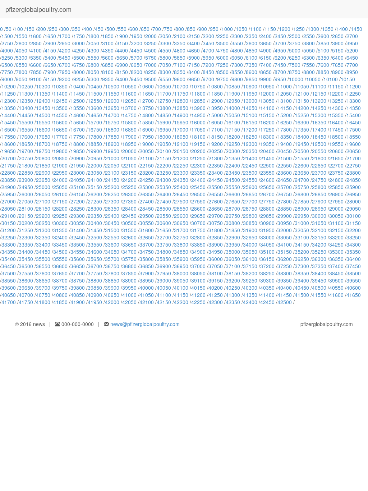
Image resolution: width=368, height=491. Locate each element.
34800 (164, 251)
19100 (181, 143)
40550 (336, 287)
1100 (256, 28)
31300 (43, 230)
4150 (50, 50)
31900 (250, 230)
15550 (43, 122)
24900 (8, 187)
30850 (250, 222)
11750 (181, 93)
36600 (60, 266)
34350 (8, 251)
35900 (181, 258)
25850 (336, 187)
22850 (26, 172)
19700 (26, 151)
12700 (146, 100)
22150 (146, 165)
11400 (60, 93)
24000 (60, 179)
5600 (108, 57)
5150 (338, 50)
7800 (21, 71)
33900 (215, 244)
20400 (267, 151)
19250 (233, 143)
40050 (164, 287)
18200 (233, 136)
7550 (309, 64)
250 (53, 28)
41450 (284, 294)
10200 (8, 86)
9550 (165, 79)
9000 (7, 79)
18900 (112, 143)
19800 (60, 151)
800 (179, 28)
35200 (302, 251)
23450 (233, 172)
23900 (26, 179)
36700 (95, 266)
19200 (215, 143)
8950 (352, 71)
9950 (280, 79)
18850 (95, 143)
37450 (353, 266)
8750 (294, 71)
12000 (267, 93)
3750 (294, 43)
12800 (181, 100)
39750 (60, 287)
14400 (8, 115)
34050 (267, 244)
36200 (284, 258)
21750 (8, 165)
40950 (112, 294)
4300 (93, 50)
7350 (251, 64)
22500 (267, 165)
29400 (112, 215)
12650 (129, 100)
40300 (250, 287)
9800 (237, 79)
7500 (294, 64)
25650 (267, 187)
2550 (309, 36)
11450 (77, 93)
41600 (336, 294)
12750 (164, 100)
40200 (215, 287)
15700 (95, 122)
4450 (136, 50)
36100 (250, 258)
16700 (77, 129)
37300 (302, 266)
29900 (284, 215)
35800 (146, 258)
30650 (181, 222)
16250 (284, 122)
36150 (267, 258)
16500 (8, 129)
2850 (36, 43)
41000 (129, 294)
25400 (181, 187)
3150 (122, 43)
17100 (215, 129)
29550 (164, 215)
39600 (8, 287)
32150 (336, 230)
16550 (26, 129)
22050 (112, 165)
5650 (122, 57)
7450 (280, 64)
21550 (302, 158)
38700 (60, 280)
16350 (319, 122)
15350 (336, 115)
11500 (95, 93)
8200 (136, 71)
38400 (319, 273)
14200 (302, 107)
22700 (336, 165)
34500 (60, 251)
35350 (353, 251)
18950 (129, 143)
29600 (181, 215)
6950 (136, 64)
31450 (95, 230)
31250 (26, 230)
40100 (181, 287)
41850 (60, 302)
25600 (250, 187)
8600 (251, 71)
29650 (198, 215)
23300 (181, 172)
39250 (250, 280)
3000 (79, 43)
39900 (112, 287)
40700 (26, 294)
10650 (164, 86)
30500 (129, 222)
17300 (284, 129)
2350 (251, 36)
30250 (43, 222)
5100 (323, 50)
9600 (179, 79)
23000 (77, 172)
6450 (352, 57)
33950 (233, 244)
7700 (352, 64)
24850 (353, 179)
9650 (194, 79)
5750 (151, 57)
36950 (181, 266)
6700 (64, 64)
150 (30, 28)
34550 (77, 251)
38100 (215, 273)
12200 (336, 93)
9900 (266, 79)
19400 (284, 143)
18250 (250, 136)
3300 (165, 43)
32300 (26, 237)
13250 (336, 100)
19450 (302, 143)
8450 (208, 71)
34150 (302, 244)
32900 (233, 237)
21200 (181, 158)
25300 (146, 187)
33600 (112, 244)
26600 (233, 194)
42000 (112, 302)
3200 (136, 43)
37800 (112, 273)
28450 (146, 208)
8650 (266, 71)
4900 (266, 50)
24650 (284, 179)
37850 (129, 273)
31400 (77, 230)
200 (41, 28)
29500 (146, 215)
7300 (237, 64)
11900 (233, 93)
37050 (215, 266)
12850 (198, 100)
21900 (60, 165)
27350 (129, 201)
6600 (36, 64)
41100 (164, 294)
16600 (43, 129)
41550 (319, 294)
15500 (26, 122)
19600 (353, 143)
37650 (60, 273)
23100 (112, 172)
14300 (336, 107)
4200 (64, 50)
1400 (342, 28)
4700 (208, 50)
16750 (95, 129)
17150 (233, 129)
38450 (336, 273)
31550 (129, 230)
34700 (129, 251)
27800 (284, 201)
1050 (241, 28)
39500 (336, 280)
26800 (302, 194)
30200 (26, 222)
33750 (164, 244)
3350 (179, 43)
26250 (112, 194)
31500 (112, 230)
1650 (50, 36)
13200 (319, 100)
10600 (146, 86)
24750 (319, 179)
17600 (26, 136)
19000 (146, 143)
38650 (43, 280)
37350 (319, 266)
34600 (95, 251)
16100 (233, 122)
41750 (26, 302)
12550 (95, 100)
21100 (146, 158)
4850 (251, 50)
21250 (198, 158)
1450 (356, 28)
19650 (8, 151)
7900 (50, 71)
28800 (267, 208)
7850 (36, 71)
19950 (112, 151)
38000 (181, 273)
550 (122, 28)
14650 (95, 115)
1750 (79, 36)
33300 (8, 244)
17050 (198, 129)
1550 (21, 36)
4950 (280, 50)
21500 (284, 158)
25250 (129, 187)
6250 (294, 57)
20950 (95, 158)
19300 (250, 143)
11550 (112, 93)
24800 (336, 179)
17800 (95, 136)
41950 (95, 302)
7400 (266, 64)
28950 (319, 208)
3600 (251, 43)
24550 (250, 179)
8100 (108, 71)
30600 (164, 222)
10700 (181, 86)
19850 (77, 151)
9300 (93, 79)
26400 (164, 194)
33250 (353, 237)
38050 (198, 273)
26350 (146, 194)
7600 (323, 64)
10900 (250, 86)
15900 (164, 122)
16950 (164, 129)
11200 (353, 86)
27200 (77, 201)
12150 (319, 93)
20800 (43, 158)
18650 (26, 143)
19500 (319, 143)
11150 (336, 86)
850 (191, 28)
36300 (319, 258)
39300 (267, 280)
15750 (112, 122)
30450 (112, 222)
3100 (108, 43)
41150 (181, 294)
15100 (250, 115)
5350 (36, 57)
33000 (267, 237)
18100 (198, 136)
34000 (250, 244)
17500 (353, 129)
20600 (336, 151)
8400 (194, 71)
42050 (129, 302)
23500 (250, 172)
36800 (129, 266)
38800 (95, 280)
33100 (302, 237)
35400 (8, 258)
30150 (8, 222)
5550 (93, 57)
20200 (198, 151)
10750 (198, 86)
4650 (194, 50)
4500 (151, 50)
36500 (26, 266)
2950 (64, 43)
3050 (93, 43)
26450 (181, 194)
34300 (353, 244)
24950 (26, 187)
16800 (112, 129)
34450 (43, 251)
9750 (223, 79)
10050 (313, 79)
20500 (302, 151)
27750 (267, 201)
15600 (60, 122)
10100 (330, 79)
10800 (215, 86)
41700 (8, 302)
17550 (8, 136)
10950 (267, 86)
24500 (233, 179)
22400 (233, 165)
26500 (198, 194)
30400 (95, 222)
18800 (77, 143)
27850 (302, 201)
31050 (319, 222)
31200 (8, 230)
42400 (250, 302)
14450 (26, 115)
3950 (352, 43)
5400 (50, 57)
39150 (215, 280)
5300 (21, 57)
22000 (95, 165)
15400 (353, 115)
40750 (43, 294)
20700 (8, 158)
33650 (129, 244)
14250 (319, 107)
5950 (208, 57)
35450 (26, 258)
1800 (93, 36)
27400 (146, 201)
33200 (336, 237)
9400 (122, 79)
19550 (336, 143)
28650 (215, 208)
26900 (336, 194)
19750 (43, 151)
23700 (319, 172)
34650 (112, 251)
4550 (165, 50)
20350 (250, 151)
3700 (280, 43)
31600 (146, 230)
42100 (146, 302)
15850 (146, 122)
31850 (233, 230)
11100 (319, 86)
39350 (284, 280)
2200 (208, 36)
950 (214, 28)
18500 (336, 136)
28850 (284, 208)
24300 (164, 179)
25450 (198, 187)
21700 (353, 158)
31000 (302, 222)
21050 (129, 158)
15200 (284, 115)
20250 (215, 151)
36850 (146, 266)
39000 (164, 280)
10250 (26, 86)
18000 (164, 136)
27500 (181, 201)
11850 (215, 93)
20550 (319, 151)
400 (87, 28)
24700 (302, 179)
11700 (164, 93)
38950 (146, 280)
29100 (8, 215)
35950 (198, 258)
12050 (284, 93)
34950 (215, 251)
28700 (233, 208)
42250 (198, 302)
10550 (129, 86)
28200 (60, 208)
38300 (284, 273)
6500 (7, 64)
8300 (165, 71)
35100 (267, 251)
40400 (284, 287)
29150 (26, 215)
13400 (26, 107)
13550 (77, 107)
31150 (353, 222)
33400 (43, 244)
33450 (60, 244)
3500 (223, 43)
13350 (8, 107)
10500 (112, 86)
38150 (233, 273)
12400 (43, 100)
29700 (215, 215)
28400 (129, 208)
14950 (198, 115)
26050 (43, 194)
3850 (323, 43)
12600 (112, 100)
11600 (129, 93)
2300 (237, 36)
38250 (267, 273)
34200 (319, 244)
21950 (77, 165)
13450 (43, 107)
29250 (60, 215)
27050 (26, 201)
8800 (309, 71)
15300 (319, 115)
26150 (77, 194)
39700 (43, 287)
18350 (284, 136)
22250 (181, 165)
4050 (21, 50)
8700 (280, 71)
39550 (353, 280)
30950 (284, 222)
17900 (129, 136)
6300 (309, 57)
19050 (164, 143)
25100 (77, 187)
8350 (179, 71)
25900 (353, 187)
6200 (280, 57)
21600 (319, 158)
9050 (21, 79)
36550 (43, 266)
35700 (112, 258)
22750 (353, 165)
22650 (319, 165)
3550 (237, 43)
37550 (26, 273)
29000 (336, 208)
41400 (267, 294)
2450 (280, 36)
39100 (198, 280)
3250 (151, 43)
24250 (146, 179)
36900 (164, 266)
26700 (267, 194)
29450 (129, 215)
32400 (60, 237)
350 (76, 28)
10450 (95, 86)
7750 (7, 71)
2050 (165, 36)
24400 (198, 179)
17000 (181, 129)
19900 (95, 151)
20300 (233, 151)
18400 (302, 136)
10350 (60, 86)
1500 (7, 36)
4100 (36, 50)
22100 (129, 165)
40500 (319, 287)
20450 (284, 151)
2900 (50, 43)
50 (9, 28)
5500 (79, 57)
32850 (215, 237)
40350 (267, 287)
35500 (43, 258)
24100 (95, 179)
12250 (353, 93)
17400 (319, 129)
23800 (353, 172)
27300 (112, 201)
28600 (198, 208)
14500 (43, 115)
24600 (267, 179)
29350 (95, 215)
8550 (237, 71)
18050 (181, 136)
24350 (181, 179)
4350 (108, 50)
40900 (95, 294)
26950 (353, 194)
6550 (21, 64)
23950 (43, 179)
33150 (319, 237)
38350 (302, 273)
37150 (250, 266)
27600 (215, 201)
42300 (215, 302)
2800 (21, 43)
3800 (309, 43)
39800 (77, 287)
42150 (164, 302)
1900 (122, 36)
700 (156, 28)
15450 (8, 122)
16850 (129, 129)
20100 (164, 151)
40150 (198, 287)
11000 (284, 86)
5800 (165, 57)
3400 (194, 43)
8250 (151, 71)
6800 (93, 64)
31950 (267, 230)
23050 (95, 172)
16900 (146, 129)
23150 (129, 172)
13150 (302, 100)
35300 (336, 251)
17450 (336, 129)
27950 (336, 201)
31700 (181, 230)
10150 (348, 79)
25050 (60, 187)
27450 (164, 201)
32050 (302, 230)
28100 (26, 208)
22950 (60, 172)
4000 (7, 50)
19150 (198, 143)
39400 (302, 280)
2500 (294, 36)
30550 (146, 222)
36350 (336, 258)
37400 (336, 266)
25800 (319, 187)
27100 (43, 201)
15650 (77, 122)
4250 (79, 50)
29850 (267, 215)
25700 (284, 187)
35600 (77, 258)
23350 (198, 172)
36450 (8, 266)
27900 (319, 201)
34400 (26, 251)
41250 (215, 294)
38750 (77, 280)
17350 (302, 129)
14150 (284, 107)
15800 (129, 122)
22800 (8, 172)
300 (64, 28)
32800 (198, 237)
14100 (267, 107)
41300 (233, 294)
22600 (302, 165)
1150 (270, 28)
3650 (266, 43)
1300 (313, 28)
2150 (194, 36)
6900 (122, 64)
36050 (233, 258)
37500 (8, 273)
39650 (26, 287)
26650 (250, 194)
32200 (353, 230)
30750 (215, 222)
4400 (122, 50)
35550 (60, 258)
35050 (250, 251)
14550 (60, 115)
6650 (50, 64)
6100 (251, 57)
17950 (146, 136)
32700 (164, 237)
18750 (60, 143)
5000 (294, 50)
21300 (215, 158)
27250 (95, 201)
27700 (250, 201)
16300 (302, 122)
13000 (250, 100)
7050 (165, 64)
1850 (108, 36)
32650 (146, 237)
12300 (8, 100)
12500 (77, 100)
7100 (179, 64)
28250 (77, 208)
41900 (77, 302)
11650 (146, 93)
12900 (215, 100)
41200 (198, 294)
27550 (198, 201)
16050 (215, 122)
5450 (64, 57)
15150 (267, 115)
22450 (250, 165)
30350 (77, 222)
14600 (77, 115)
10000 (296, 79)
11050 (302, 86)
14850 (164, 115)
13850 (181, 107)
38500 (353, 273)
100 (18, 28)
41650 (353, 294)
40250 (233, 287)
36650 (77, 266)
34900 (198, 251)
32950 (250, 237)
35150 (284, 251)
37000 (198, 266)
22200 (164, 165)
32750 (181, 237)
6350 (323, 57)
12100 (302, 93)
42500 (284, 302)
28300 (95, 208)
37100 (233, 266)
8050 (93, 71)
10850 (233, 86)
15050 (233, 115)
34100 (284, 244)
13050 (267, 100)
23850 (8, 179)
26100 (60, 194)
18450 (319, 136)
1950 (136, 36)
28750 (250, 208)
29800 (250, 215)
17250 (267, 129)
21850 (43, 165)
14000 (233, 107)
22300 (198, 165)
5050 (309, 50)
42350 (233, 302)
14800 (146, 115)
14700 (112, 115)
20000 (129, 151)
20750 (26, 158)
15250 (302, 115)
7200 (208, 64)
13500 (60, 107)
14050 (250, 107)
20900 (77, 158)
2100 (179, 36)
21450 (267, 158)
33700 (146, 244)
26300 (129, 194)
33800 (181, 244)
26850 (319, 194)
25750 (302, 187)
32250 (8, 237)
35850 (164, 258)
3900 (338, 43)
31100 (336, 222)
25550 (233, 187)
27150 (60, 201)
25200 (112, 187)
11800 (198, 93)
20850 (60, 158)
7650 (338, 64)
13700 (129, 107)
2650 (338, 36)
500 (110, 28)
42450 (267, 302)
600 (133, 28)
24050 (77, 179)
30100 (353, 215)
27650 (233, 201)
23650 (302, 172)
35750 (129, 258)
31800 (215, 230)
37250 (284, 266)
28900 (302, 208)
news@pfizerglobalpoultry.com (145, 323)
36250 (302, 258)
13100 (284, 100)
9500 (151, 79)
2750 (7, 43)
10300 (43, 86)
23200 (146, 172)
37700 (77, 273)
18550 (353, 136)
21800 (26, 165)
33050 (284, 237)
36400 (353, 258)
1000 (227, 28)
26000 (26, 194)
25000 (43, 187)
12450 (60, 100)
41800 (43, 302)
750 (168, 28)
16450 (353, 122)
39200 (233, 280)
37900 (146, 273)
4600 (179, 50)
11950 (250, 93)
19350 (267, 143)
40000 (146, 287)
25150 (95, 187)
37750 (95, 273)
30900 (267, 222)
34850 (181, 251)
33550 (95, 244)
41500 (302, 294)
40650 (8, 294)
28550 (181, 208)
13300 (353, 100)
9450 (136, 79)
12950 (233, 100)
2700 (352, 36)
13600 (95, 107)
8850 (323, 71)
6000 (223, 57)
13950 (215, 107)
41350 (250, 294)
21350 (233, 158)
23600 (284, 172)
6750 (79, 64)
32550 (112, 237)
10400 (77, 86)
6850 (108, 64)
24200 (129, 179)
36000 (215, 258)
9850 (251, 79)
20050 (146, 151)
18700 (43, 143)
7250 (223, 64)
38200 (250, 273)
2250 (223, 36)
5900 (194, 57)
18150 (215, 136)
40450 (302, 287)
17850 (112, 136)
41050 (146, 294)
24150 (112, 179)
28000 (353, 201)
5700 (136, 57)
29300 (77, 215)
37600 (43, 273)
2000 (151, 36)
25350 (164, 187)
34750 (146, 251)
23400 (215, 172)
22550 (284, 165)
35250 (319, 251)
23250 (164, 172)
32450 (77, 237)
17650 (43, 136)
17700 (60, 136)
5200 (352, 50)
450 (99, 28)
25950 (8, 194)
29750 (233, 215)
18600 (8, 143)
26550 (215, 194)
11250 (8, 93)
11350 (43, 93)
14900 (181, 115)
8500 (223, 71)
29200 (43, 215)
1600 (36, 36)
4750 (223, 50)
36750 (112, 266)
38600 (26, 280)
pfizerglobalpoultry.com (38, 9)
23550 (267, 172)
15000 (215, 115)
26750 (284, 194)
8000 (79, 71)
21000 (112, 158)
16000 (198, 122)
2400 (266, 36)
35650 (95, 258)
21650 (336, 158)
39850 (95, 287)
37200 (267, 266)
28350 (112, 208)
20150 (181, 151)
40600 (353, 287)
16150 (250, 122)
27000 (8, 201)
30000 (319, 215)
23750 (336, 172)
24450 (215, 179)
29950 (302, 215)
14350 (353, 107)
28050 (8, 208)
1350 (328, 28)
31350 (60, 230)
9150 (50, 79)
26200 (95, 194)
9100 (36, 79)
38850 (112, 280)
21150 (164, 158)
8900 (338, 71)
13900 (198, 107)
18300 (267, 136)
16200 (267, 122)
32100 (319, 230)
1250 (299, 28)
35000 (233, 251)
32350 (43, 237)
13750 (146, 107)
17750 (77, 136)
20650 (353, 151)
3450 (208, 43)
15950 (181, 122)
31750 (198, 230)
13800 (164, 107)
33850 (198, 244)
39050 (181, 280)
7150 (194, 64)
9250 (79, 79)
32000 (284, 230)
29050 (353, 208)
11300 (26, 93)
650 (145, 28)
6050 (237, 57)
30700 (198, 222)
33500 (77, 244)
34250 (336, 244)
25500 (215, 187)
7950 (64, 71)
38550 (8, 280)
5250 (7, 57)
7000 (151, 64)
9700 (208, 79)
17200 (250, 129)
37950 (164, 273)
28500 (164, 208)
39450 (319, 280)
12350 (26, 100)
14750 (129, 115)
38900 (129, 280)
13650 (112, 107)
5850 (179, 57)
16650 (60, 129)
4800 (237, 50)
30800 (233, 222)
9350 (108, 79)
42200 (181, 302)
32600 (129, 237)
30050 (336, 215)
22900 (43, 172)
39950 (129, 287)
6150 (266, 57)
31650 (164, 230)
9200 (64, 79)
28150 (43, 208)
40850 (77, 294)
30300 (60, 222)
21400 (250, 158)
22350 (215, 165)
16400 (336, 122)
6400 (338, 57)
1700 (64, 36)
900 (202, 28)
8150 (122, 71)
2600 (323, 36)
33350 (26, 244)
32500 (95, 237)
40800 (60, 294)
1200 (284, 28)
